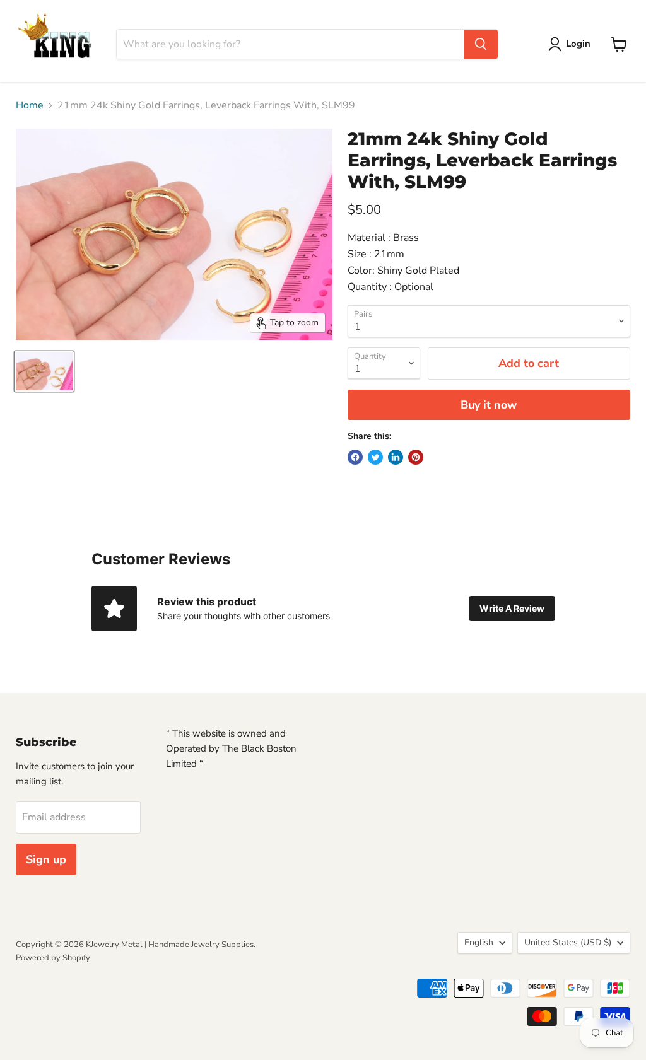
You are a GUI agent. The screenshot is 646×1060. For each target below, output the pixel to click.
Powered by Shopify (53, 958)
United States (567, 942)
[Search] (481, 44)
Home (30, 105)
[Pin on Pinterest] (415, 457)
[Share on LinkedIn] (395, 457)
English (478, 942)
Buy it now (489, 404)
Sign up (46, 859)
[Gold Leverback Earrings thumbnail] (44, 371)
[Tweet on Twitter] (375, 457)
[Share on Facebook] (355, 457)
